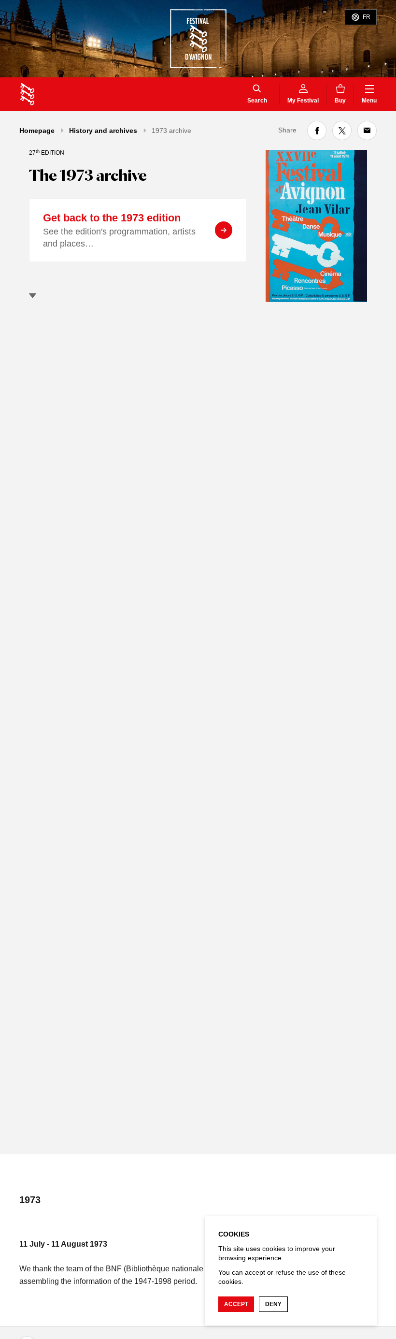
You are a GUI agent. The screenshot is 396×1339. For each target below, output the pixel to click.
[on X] (342, 130)
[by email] (367, 130)
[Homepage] (27, 94)
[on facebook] (316, 130)
